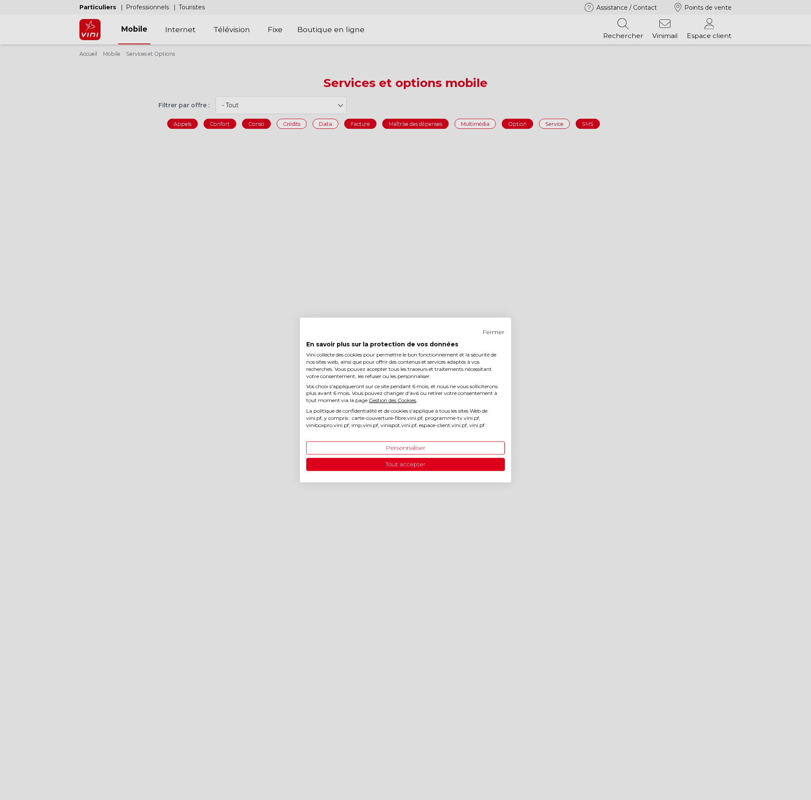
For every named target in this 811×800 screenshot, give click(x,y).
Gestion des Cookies (392, 400)
